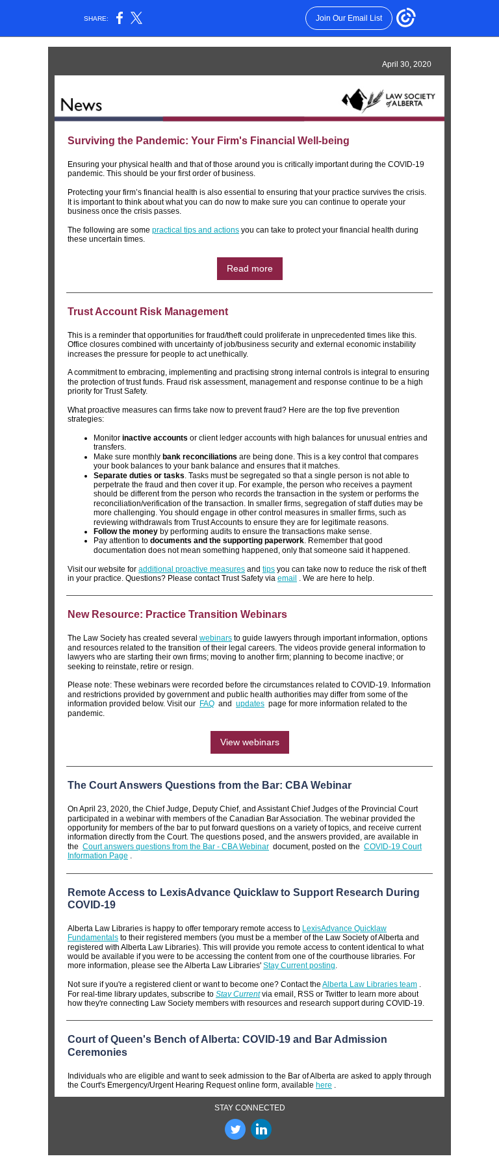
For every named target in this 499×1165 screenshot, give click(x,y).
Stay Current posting (299, 965)
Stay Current (238, 994)
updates (250, 703)
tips (268, 569)
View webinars (249, 742)
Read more (250, 268)
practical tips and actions (195, 230)
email (287, 578)
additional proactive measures (191, 569)
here (324, 1085)
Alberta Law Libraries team (369, 984)
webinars (215, 638)
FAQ (206, 703)
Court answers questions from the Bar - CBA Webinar (176, 846)
